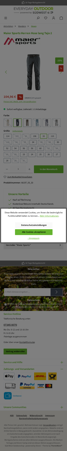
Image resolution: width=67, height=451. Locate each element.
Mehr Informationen (49, 216)
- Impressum (33, 238)
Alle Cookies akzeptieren (34, 232)
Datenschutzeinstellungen (34, 225)
